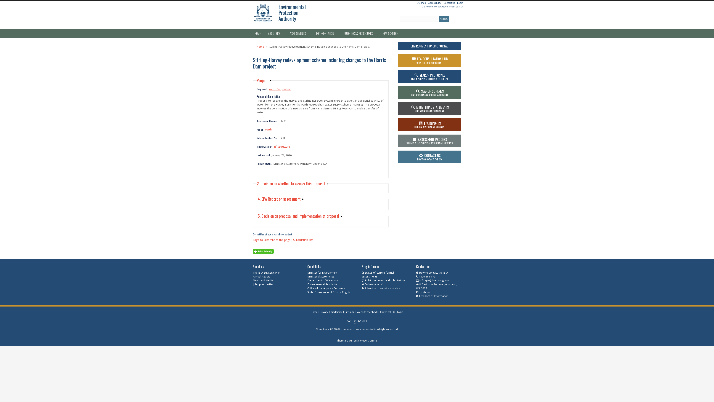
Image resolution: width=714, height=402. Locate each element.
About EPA (274, 33)
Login (460, 2)
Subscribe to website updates (382, 288)
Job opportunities (263, 284)
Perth (268, 129)
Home (258, 33)
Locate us (424, 292)
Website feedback (367, 312)
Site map (421, 2)
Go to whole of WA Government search (442, 6)
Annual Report (262, 276)
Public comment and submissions (385, 280)
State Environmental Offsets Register (329, 292)
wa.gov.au (357, 321)
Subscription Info (303, 240)
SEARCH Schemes (429, 93)
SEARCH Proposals (429, 77)
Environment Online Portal (429, 46)
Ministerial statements (432, 109)
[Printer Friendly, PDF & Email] (263, 251)
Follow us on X (373, 284)
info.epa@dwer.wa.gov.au (434, 280)
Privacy (324, 312)
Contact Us (429, 157)
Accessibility (434, 2)
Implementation (325, 33)
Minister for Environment (322, 272)
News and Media (263, 280)
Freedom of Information (433, 296)
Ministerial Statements (321, 276)
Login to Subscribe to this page (271, 240)
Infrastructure (282, 146)
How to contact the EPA (433, 272)
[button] (264, 80)
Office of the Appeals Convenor (326, 288)
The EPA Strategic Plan (266, 272)
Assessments (298, 33)
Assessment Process (429, 141)
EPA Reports (429, 125)
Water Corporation (280, 89)
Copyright (385, 312)
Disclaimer (336, 312)
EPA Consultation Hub (432, 60)
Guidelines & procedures (358, 33)
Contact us (449, 2)
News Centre (390, 33)
